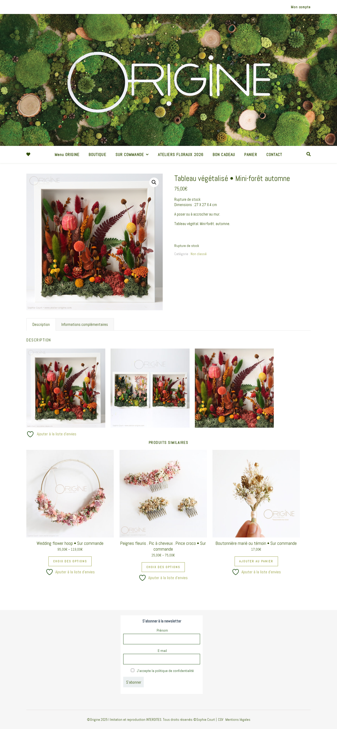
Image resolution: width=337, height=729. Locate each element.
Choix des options (70, 561)
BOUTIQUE (97, 154)
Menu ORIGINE (67, 154)
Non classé (199, 254)
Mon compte (301, 7)
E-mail (162, 650)
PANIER (250, 154)
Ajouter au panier (256, 561)
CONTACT (274, 154)
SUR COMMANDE (130, 154)
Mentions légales (237, 719)
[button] (154, 182)
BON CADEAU (224, 154)
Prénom (162, 630)
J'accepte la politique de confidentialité (165, 670)
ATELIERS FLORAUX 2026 (181, 154)
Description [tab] (41, 324)
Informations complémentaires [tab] (84, 324)
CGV (220, 719)
